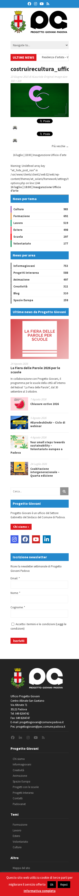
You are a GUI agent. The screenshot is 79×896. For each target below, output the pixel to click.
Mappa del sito (21, 868)
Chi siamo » (21, 527)
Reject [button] (64, 884)
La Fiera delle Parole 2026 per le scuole (35, 370)
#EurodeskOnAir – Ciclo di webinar (47, 424)
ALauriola (37, 77)
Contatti (18, 798)
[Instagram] (14, 539)
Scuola (18, 237)
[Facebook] (25, 539)
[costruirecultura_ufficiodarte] (40, 116)
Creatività (20, 286)
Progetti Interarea (26, 273)
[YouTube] (36, 539)
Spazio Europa (23, 300)
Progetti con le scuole (26, 787)
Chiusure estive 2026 (44, 404)
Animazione (21, 279)
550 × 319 (16, 81)
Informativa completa (40, 891)
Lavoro (18, 223)
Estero (17, 230)
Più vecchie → (60, 146)
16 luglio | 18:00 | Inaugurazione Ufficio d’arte (39, 155)
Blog (16, 293)
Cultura (18, 209)
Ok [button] (51, 884)
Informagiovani (24, 266)
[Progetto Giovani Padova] (39, 31)
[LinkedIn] (47, 539)
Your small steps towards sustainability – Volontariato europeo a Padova (38, 447)
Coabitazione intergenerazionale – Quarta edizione (44, 472)
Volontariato (22, 243)
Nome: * (15, 593)
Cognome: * (18, 607)
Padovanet (19, 804)
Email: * (15, 578)
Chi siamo (19, 759)
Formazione (21, 216)
